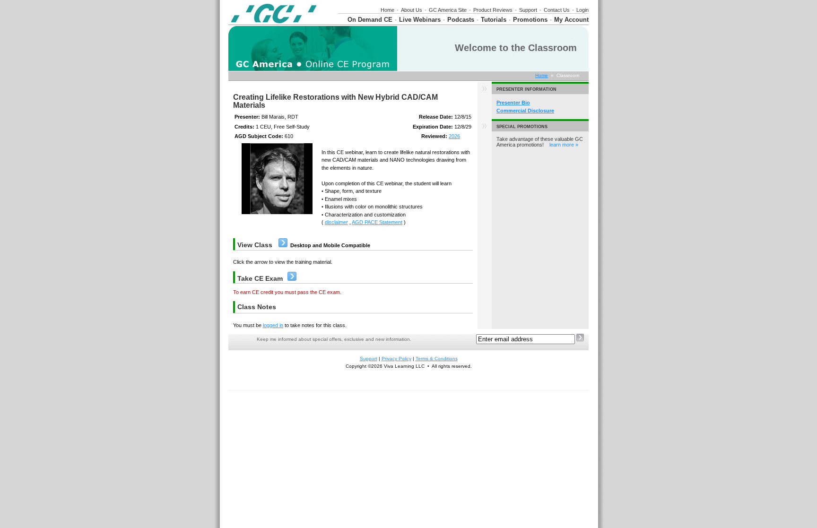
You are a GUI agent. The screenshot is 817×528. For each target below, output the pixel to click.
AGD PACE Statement (377, 222)
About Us (411, 10)
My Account (571, 19)
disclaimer (336, 222)
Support (528, 10)
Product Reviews (493, 10)
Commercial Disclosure (525, 110)
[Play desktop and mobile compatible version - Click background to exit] (283, 245)
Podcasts (460, 19)
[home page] (273, 23)
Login (582, 10)
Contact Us (557, 10)
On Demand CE (370, 19)
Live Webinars (420, 19)
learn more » (563, 144)
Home (387, 10)
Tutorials (493, 19)
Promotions (530, 19)
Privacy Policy (396, 358)
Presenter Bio (513, 102)
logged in (273, 325)
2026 (454, 136)
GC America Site (448, 10)
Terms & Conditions (437, 358)
